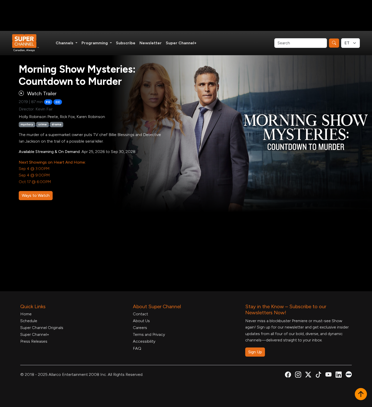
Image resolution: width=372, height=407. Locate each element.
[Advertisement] (186, 15)
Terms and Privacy (149, 334)
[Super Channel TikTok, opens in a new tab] (318, 375)
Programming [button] (95, 43)
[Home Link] (29, 43)
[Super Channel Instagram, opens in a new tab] (298, 375)
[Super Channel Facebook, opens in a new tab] (288, 375)
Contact (140, 314)
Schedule (28, 320)
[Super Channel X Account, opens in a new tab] (308, 375)
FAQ (137, 348)
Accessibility (144, 341)
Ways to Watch (36, 195)
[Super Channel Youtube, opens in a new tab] (328, 375)
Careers (140, 327)
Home (26, 314)
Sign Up (255, 352)
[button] (361, 394)
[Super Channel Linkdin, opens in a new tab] (339, 375)
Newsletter (150, 43)
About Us (141, 320)
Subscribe (125, 43)
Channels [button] (65, 43)
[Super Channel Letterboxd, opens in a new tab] (349, 374)
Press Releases (33, 341)
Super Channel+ (181, 43)
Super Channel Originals (41, 327)
